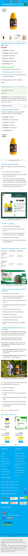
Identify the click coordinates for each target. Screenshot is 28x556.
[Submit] (25, 4)
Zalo (18, 515)
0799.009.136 (9, 487)
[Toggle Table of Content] (24, 106)
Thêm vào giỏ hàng (7, 441)
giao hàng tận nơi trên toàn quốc (15, 72)
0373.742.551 (9, 484)
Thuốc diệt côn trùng (10, 41)
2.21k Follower (11, 515)
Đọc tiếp (21, 441)
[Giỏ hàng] (26, 1)
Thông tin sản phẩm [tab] (6, 87)
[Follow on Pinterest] (4, 512)
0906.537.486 (8, 481)
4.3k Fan (4, 515)
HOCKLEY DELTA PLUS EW (7, 429)
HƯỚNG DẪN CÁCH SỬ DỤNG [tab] (7, 90)
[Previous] (3, 20)
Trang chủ (3, 41)
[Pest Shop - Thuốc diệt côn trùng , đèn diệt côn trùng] (14, 1)
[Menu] (2, 1)
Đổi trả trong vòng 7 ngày (9, 74)
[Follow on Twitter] (2, 512)
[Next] (25, 20)
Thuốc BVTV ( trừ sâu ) (21, 41)
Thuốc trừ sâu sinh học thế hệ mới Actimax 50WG (21, 430)
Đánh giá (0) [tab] (4, 93)
